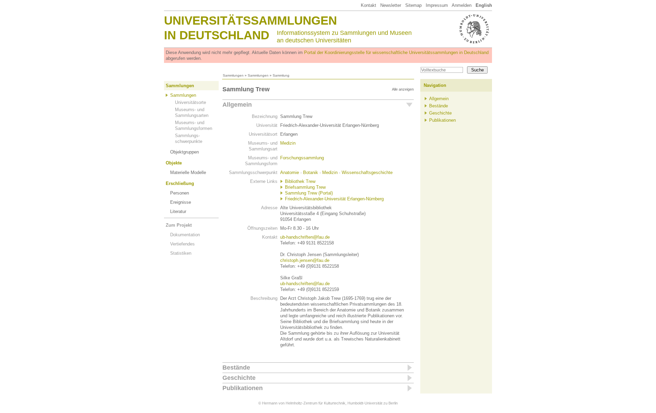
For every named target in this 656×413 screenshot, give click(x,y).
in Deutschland (216, 35)
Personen (179, 193)
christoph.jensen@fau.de (304, 260)
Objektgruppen (184, 152)
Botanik (310, 172)
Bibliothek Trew (300, 181)
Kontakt (368, 5)
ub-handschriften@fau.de (305, 237)
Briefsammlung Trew (305, 187)
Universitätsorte (190, 102)
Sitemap (413, 5)
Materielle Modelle (188, 172)
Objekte (174, 162)
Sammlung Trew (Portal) (309, 193)
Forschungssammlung (302, 157)
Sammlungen (233, 75)
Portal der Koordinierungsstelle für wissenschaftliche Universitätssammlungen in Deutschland (396, 52)
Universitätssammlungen (250, 20)
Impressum (437, 5)
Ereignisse (180, 202)
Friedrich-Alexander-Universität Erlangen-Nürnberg (334, 198)
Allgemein (237, 104)
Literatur (178, 211)
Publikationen (242, 388)
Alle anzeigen (403, 89)
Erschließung (180, 183)
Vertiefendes (182, 244)
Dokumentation (185, 234)
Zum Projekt (179, 225)
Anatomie (289, 172)
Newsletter (390, 5)
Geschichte (239, 377)
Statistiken (180, 253)
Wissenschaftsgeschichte (367, 172)
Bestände (236, 367)
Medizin (288, 143)
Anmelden (462, 5)
